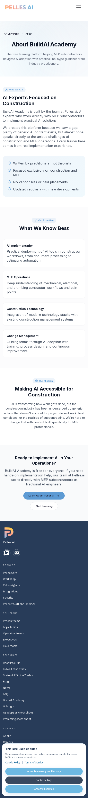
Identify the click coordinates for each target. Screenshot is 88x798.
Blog (6, 681)
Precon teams (11, 621)
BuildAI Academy (13, 700)
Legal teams (10, 627)
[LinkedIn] (6, 552)
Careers (8, 742)
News (6, 688)
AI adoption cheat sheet (18, 712)
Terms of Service (34, 762)
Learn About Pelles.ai (41, 495)
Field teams (10, 646)
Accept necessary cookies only (44, 771)
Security (8, 597)
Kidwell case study (14, 669)
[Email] (16, 552)
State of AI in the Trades (18, 675)
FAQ (5, 694)
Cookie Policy (12, 762)
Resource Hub (11, 663)
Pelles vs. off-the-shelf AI (19, 604)
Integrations (10, 591)
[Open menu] (79, 7)
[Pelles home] (19, 7)
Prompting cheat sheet (17, 719)
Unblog (8, 706)
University (13, 33)
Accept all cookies (44, 789)
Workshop (9, 579)
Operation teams (13, 633)
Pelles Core (10, 573)
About (7, 736)
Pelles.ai (70, 111)
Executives (10, 639)
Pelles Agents (11, 585)
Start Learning (44, 506)
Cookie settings (44, 780)
